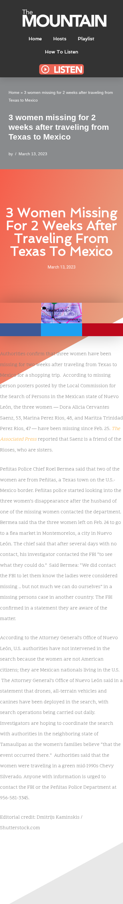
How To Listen (61, 52)
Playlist (86, 38)
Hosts (59, 38)
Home (35, 38)
